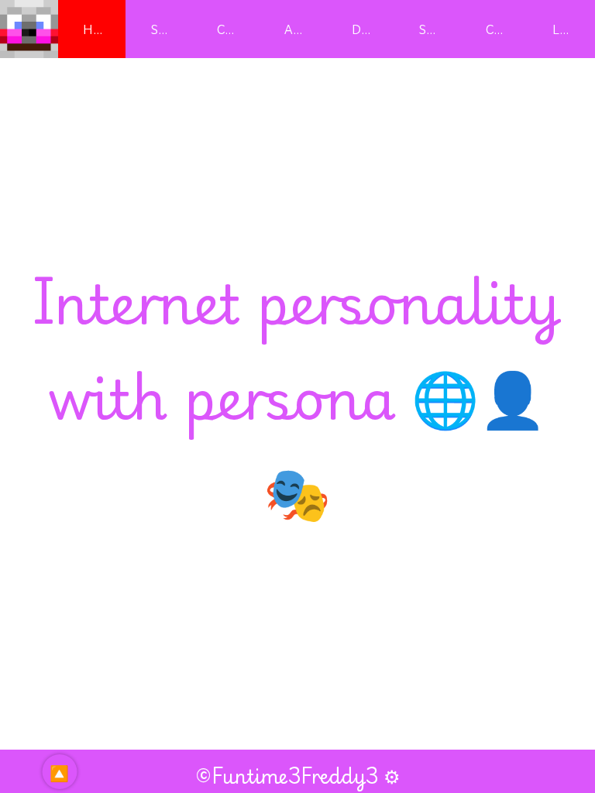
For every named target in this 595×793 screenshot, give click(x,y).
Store (165, 29)
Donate (372, 29)
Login (568, 29)
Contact (507, 29)
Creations (238, 29)
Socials (438, 29)
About (301, 29)
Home (99, 29)
